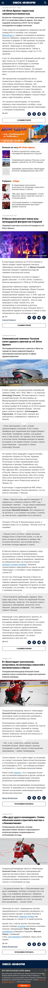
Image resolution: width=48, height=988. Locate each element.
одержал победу (26, 916)
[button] (3, 3)
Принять (24, 985)
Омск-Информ (24, 2)
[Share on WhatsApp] (43, 114)
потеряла (21, 926)
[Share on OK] (33, 114)
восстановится (15, 937)
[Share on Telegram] (38, 114)
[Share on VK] (29, 114)
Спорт (19, 7)
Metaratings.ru (8, 35)
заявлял (17, 772)
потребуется (8, 931)
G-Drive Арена (27, 147)
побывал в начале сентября (14, 564)
